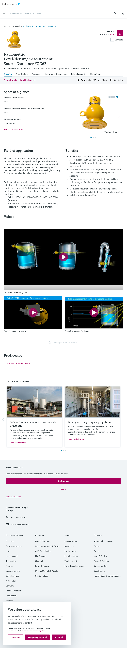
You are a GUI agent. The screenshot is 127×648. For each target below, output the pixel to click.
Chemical (39, 561)
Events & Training (101, 561)
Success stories (100, 566)
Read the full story (18, 442)
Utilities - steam (41, 576)
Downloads (69, 546)
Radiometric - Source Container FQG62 (39, 26)
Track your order (71, 561)
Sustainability (99, 571)
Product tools (11, 595)
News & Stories (100, 556)
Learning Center (71, 556)
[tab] (9, 74)
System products (13, 571)
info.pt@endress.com (20, 524)
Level (17, 26)
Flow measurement (14, 546)
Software (10, 586)
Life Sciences (40, 556)
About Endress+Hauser (103, 541)
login (112, 34)
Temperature (11, 561)
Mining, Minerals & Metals (46, 571)
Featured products (14, 590)
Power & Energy (42, 566)
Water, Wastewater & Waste (47, 546)
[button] (63, 481)
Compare (119, 39)
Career (96, 551)
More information (13, 496)
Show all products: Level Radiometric (20, 80)
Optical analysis (12, 576)
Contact (97, 546)
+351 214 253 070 (19, 517)
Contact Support (71, 541)
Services (9, 600)
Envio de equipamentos (74, 566)
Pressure (9, 566)
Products (8, 26)
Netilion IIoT (11, 581)
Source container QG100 (18, 363)
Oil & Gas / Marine (43, 551)
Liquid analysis (12, 556)
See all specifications (14, 129)
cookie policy (40, 631)
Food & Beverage (42, 541)
